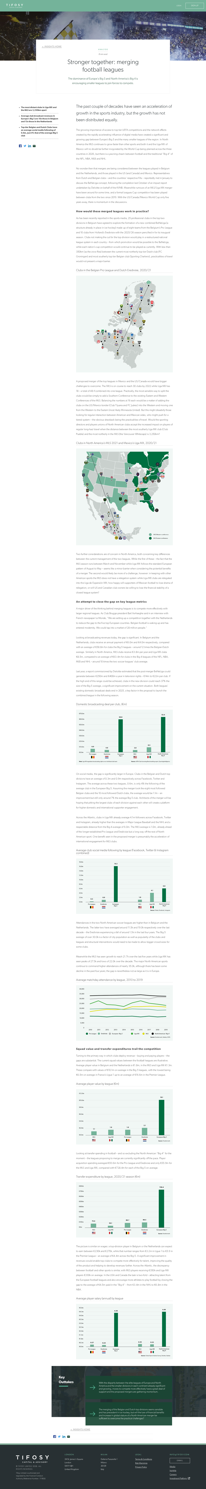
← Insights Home (52, 47)
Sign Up (195, 6)
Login (178, 6)
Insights (173, 1471)
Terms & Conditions (143, 1459)
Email (180, 1461)
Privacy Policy (141, 1467)
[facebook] (20, 146)
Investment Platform (178, 1478)
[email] (34, 146)
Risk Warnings (141, 1463)
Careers (173, 1475)
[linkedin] (29, 146)
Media (172, 1467)
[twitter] (25, 146)
